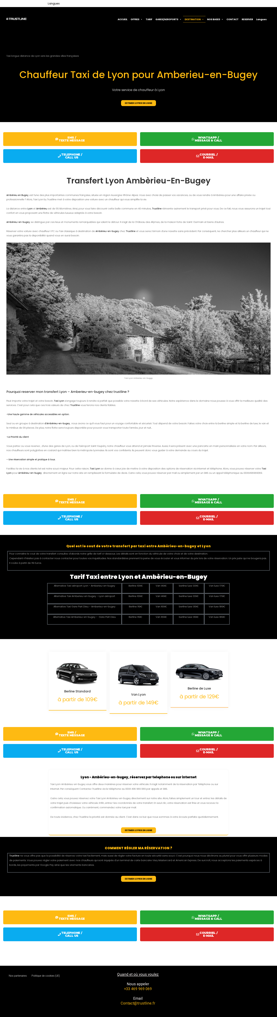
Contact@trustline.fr (138, 1003)
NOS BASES (213, 19)
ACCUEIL (122, 19)
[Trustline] (16, 19)
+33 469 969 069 (138, 989)
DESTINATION (193, 19)
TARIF (149, 19)
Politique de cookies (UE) (46, 975)
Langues (54, 3)
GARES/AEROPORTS (166, 19)
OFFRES (135, 19)
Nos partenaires (18, 975)
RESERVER (247, 19)
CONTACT (233, 19)
